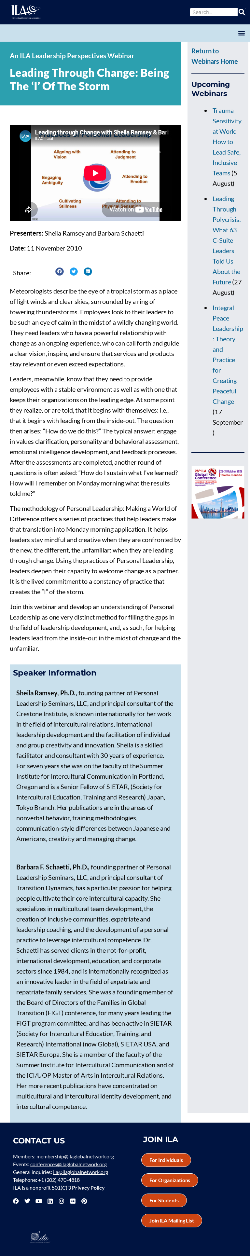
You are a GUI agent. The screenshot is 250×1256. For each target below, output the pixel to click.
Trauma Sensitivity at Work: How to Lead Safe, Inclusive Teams (227, 141)
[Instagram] (61, 1201)
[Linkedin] (50, 1201)
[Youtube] (39, 1201)
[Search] (242, 12)
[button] (241, 33)
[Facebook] (16, 1201)
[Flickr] (73, 1201)
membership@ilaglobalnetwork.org (75, 1156)
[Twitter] (27, 1201)
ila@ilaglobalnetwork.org (80, 1172)
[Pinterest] (84, 1201)
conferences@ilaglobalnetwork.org (68, 1164)
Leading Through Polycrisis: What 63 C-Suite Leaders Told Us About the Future (227, 240)
